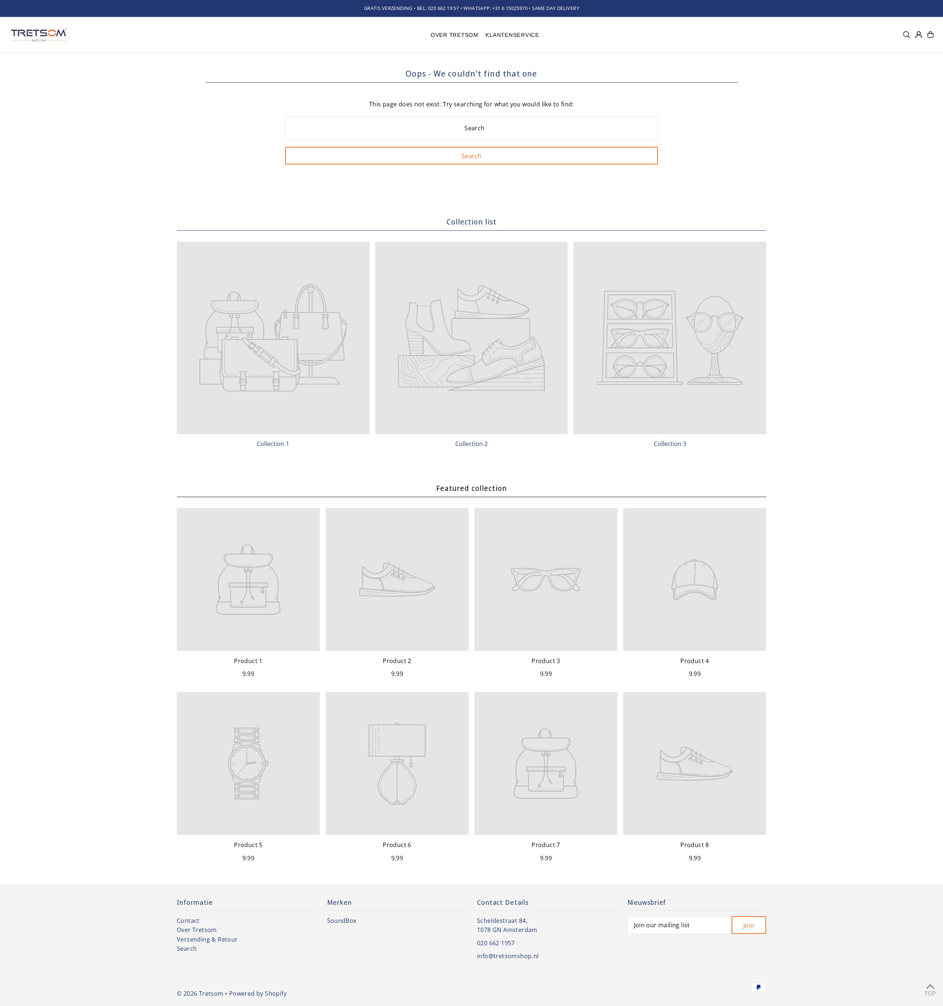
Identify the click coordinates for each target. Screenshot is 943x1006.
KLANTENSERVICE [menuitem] (512, 35)
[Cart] (930, 34)
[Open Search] (906, 34)
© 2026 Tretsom (200, 993)
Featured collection (471, 488)
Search (187, 949)
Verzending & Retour (207, 939)
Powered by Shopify (258, 993)
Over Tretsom (197, 930)
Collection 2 (471, 444)
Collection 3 (670, 444)
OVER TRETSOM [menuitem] (454, 35)
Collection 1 (273, 444)
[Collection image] (273, 338)
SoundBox (342, 921)
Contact (188, 921)
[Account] (918, 34)
